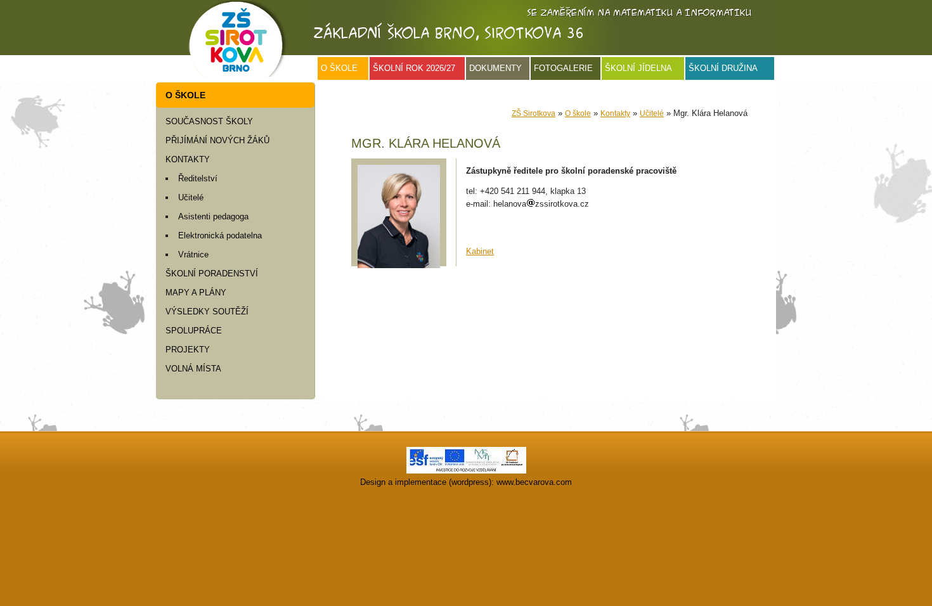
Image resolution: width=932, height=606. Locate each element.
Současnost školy (209, 121)
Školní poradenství (211, 273)
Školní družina (723, 68)
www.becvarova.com (534, 482)
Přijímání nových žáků (217, 140)
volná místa (193, 368)
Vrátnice (193, 254)
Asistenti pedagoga (213, 216)
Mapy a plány (195, 292)
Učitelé (191, 197)
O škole (339, 68)
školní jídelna (638, 68)
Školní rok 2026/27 (414, 68)
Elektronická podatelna (220, 235)
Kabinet (480, 251)
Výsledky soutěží (207, 311)
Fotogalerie (563, 68)
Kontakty (187, 159)
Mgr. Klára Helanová (425, 143)
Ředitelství (197, 178)
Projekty (187, 349)
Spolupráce (193, 330)
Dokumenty (495, 68)
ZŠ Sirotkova (533, 113)
